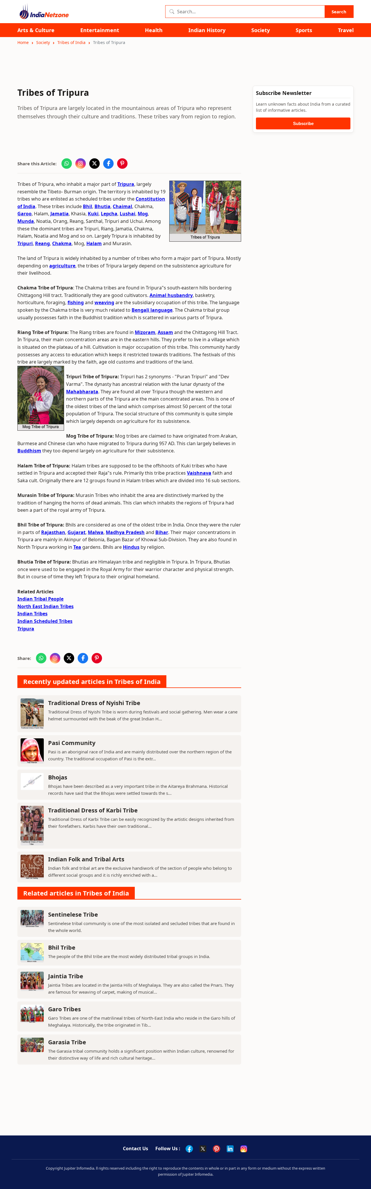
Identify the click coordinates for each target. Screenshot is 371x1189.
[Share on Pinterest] (122, 163)
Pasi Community (71, 743)
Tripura (125, 184)
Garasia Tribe (67, 1042)
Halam (94, 243)
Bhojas (57, 777)
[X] (203, 1148)
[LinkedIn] (230, 1148)
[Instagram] (243, 1148)
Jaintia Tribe (65, 976)
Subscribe (303, 123)
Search (339, 11)
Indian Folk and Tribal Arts (86, 859)
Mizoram (145, 332)
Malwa (95, 532)
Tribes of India (71, 42)
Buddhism (29, 450)
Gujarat (77, 532)
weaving (104, 302)
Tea (77, 547)
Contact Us (135, 1148)
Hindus (131, 547)
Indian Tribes (32, 613)
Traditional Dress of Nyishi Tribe (94, 703)
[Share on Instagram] (80, 163)
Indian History (206, 30)
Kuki (93, 213)
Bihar (161, 532)
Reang (42, 243)
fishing (76, 302)
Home (23, 42)
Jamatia (59, 213)
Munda (25, 221)
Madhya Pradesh (125, 532)
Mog (143, 213)
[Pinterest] (216, 1148)
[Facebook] (189, 1148)
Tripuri (25, 243)
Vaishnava (199, 473)
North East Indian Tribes (45, 606)
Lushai (127, 213)
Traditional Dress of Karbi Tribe (93, 810)
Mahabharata (82, 391)
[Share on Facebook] (108, 163)
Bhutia (102, 206)
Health (154, 30)
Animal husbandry (171, 295)
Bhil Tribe (61, 947)
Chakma (62, 243)
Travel (346, 30)
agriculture (62, 266)
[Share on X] (94, 163)
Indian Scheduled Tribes (44, 621)
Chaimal (122, 206)
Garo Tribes (64, 1009)
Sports (304, 30)
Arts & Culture (35, 30)
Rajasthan (53, 532)
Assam (165, 332)
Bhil (87, 206)
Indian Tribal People (40, 599)
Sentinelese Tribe (73, 914)
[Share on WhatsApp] (66, 163)
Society (260, 30)
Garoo (24, 213)
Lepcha (109, 213)
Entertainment (99, 30)
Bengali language (152, 310)
